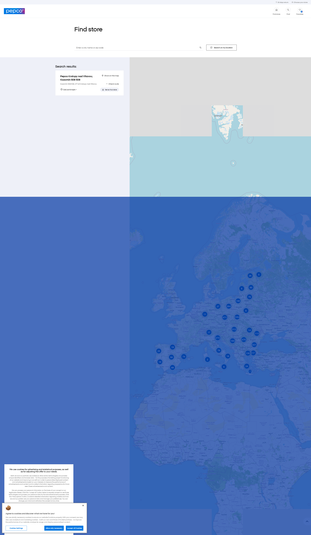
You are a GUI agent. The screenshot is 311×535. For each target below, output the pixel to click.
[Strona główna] (14, 11)
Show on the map (111, 75)
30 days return (283, 2)
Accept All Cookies (74, 528)
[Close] (83, 505)
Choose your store (301, 2)
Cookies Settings (16, 528)
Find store (276, 14)
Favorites (299, 13)
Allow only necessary (54, 528)
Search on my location (223, 47)
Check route (113, 84)
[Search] (200, 47)
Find (288, 14)
